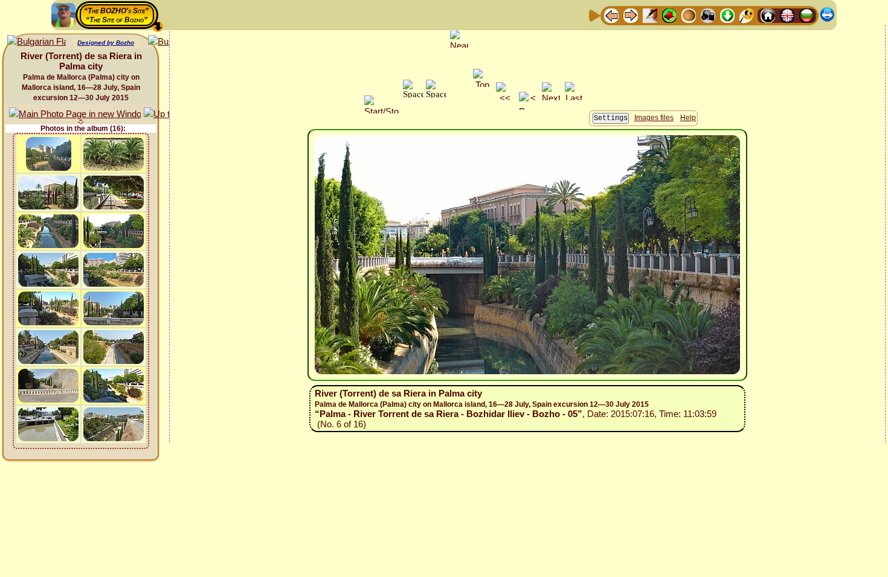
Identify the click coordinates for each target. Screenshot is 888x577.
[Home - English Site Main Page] (787, 15)
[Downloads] (727, 15)
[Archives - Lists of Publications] (650, 15)
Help (688, 117)
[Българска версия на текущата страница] (36, 42)
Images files (654, 117)
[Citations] (669, 15)
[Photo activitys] (708, 15)
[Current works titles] (688, 15)
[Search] (746, 15)
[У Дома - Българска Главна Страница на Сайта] (806, 15)
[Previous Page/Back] (611, 15)
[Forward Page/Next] (630, 15)
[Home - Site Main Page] (768, 15)
